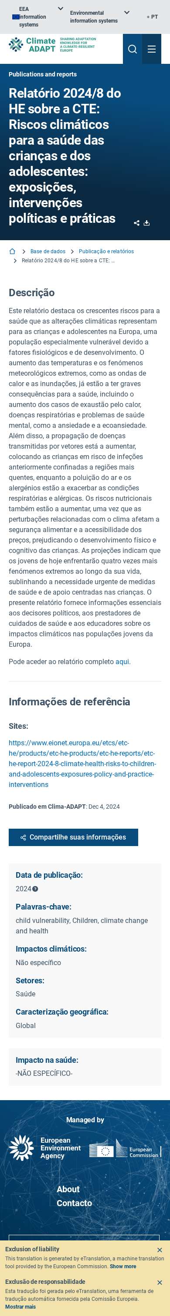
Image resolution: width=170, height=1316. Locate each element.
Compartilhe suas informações (78, 837)
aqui (122, 662)
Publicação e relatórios (106, 251)
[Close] (159, 1250)
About (68, 1189)
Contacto (74, 1203)
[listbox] (38, 17)
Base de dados (48, 251)
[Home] (13, 252)
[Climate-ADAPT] (62, 44)
